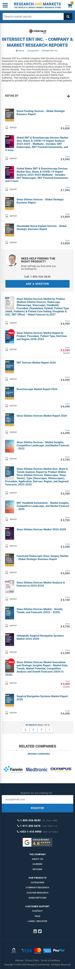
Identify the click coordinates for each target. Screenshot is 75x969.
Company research (37, 887)
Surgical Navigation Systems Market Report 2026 (42, 698)
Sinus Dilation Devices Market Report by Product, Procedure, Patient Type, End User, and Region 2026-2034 (42, 336)
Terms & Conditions (50, 960)
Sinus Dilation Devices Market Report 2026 (42, 415)
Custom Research (37, 892)
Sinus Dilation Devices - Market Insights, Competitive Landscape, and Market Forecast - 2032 (43, 445)
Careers (37, 864)
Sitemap (19, 960)
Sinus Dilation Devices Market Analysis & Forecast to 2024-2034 (41, 584)
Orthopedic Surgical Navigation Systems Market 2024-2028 (40, 637)
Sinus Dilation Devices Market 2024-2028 (41, 529)
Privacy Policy (32, 960)
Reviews (37, 869)
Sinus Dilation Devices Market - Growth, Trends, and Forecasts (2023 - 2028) (40, 611)
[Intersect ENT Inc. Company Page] (37, 31)
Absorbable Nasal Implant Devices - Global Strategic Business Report (41, 227)
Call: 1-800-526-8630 (37, 276)
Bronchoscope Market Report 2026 (37, 389)
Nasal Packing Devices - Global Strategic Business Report (41, 113)
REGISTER (37, 808)
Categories (37, 882)
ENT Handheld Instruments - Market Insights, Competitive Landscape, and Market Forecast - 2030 (43, 506)
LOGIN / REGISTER (37, 921)
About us (37, 859)
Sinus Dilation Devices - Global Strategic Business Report (40, 201)
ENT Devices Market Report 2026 (36, 362)
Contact (37, 911)
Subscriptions (38, 897)
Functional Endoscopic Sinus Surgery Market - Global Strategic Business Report (42, 557)
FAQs (37, 916)
